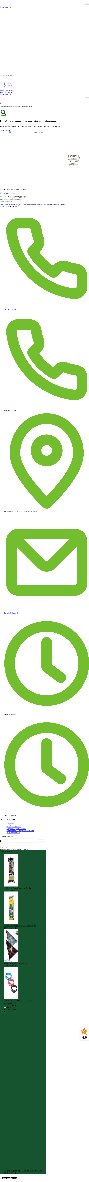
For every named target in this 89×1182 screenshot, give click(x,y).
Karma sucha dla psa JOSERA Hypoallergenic (20, 926)
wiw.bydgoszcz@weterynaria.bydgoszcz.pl (11, 199)
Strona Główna (5, 130)
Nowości (7, 83)
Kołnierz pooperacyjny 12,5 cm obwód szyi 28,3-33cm (23, 1171)
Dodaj (13, 928)
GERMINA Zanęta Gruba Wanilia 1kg (17, 888)
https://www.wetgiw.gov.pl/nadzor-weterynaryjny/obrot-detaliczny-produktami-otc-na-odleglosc (33, 204)
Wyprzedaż (8, 85)
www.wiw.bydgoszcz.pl (6, 201)
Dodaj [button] (12, 890)
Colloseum (9, 189)
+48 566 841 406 (10, 410)
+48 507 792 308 (6, 92)
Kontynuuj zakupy (9, 1178)
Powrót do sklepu (22, 849)
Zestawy (7, 87)
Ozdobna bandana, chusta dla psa (15, 963)
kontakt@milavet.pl (6, 90)
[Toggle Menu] (87, 3)
